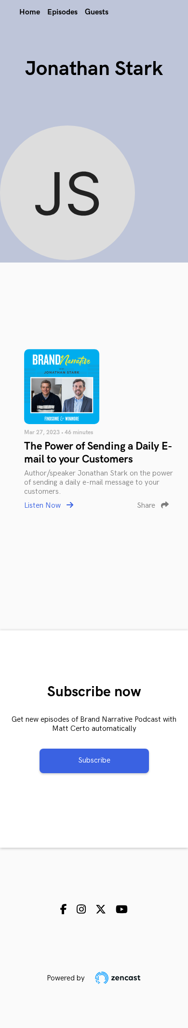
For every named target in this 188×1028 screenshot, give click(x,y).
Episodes (62, 12)
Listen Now (43, 505)
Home (29, 12)
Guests (96, 12)
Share (147, 505)
